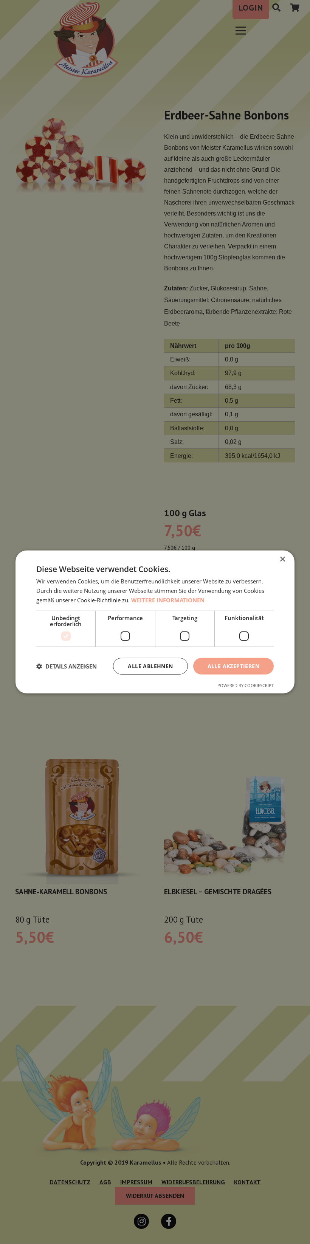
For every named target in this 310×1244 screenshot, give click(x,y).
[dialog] (155, 622)
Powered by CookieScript (245, 685)
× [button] (282, 559)
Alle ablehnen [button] (150, 665)
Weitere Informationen (168, 600)
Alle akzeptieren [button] (233, 665)
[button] (66, 666)
